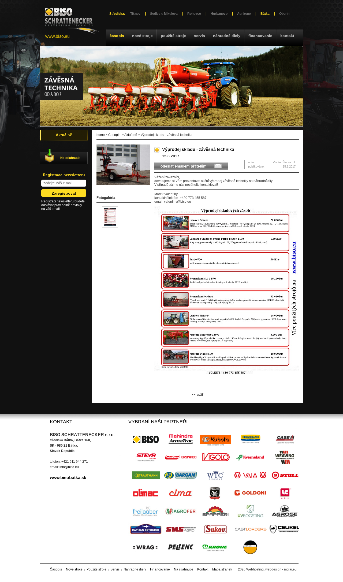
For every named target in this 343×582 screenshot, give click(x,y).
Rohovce (194, 14)
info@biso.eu (69, 467)
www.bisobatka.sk (68, 477)
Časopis (117, 36)
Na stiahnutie (70, 158)
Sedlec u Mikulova (164, 14)
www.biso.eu (57, 36)
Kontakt (287, 36)
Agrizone (244, 14)
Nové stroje (142, 36)
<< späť (197, 394)
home (100, 135)
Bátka (265, 14)
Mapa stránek (222, 569)
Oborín (284, 14)
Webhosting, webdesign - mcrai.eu (271, 569)
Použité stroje (173, 36)
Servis (199, 36)
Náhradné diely (226, 36)
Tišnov (135, 14)
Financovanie (260, 36)
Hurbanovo (219, 14)
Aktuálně (130, 135)
